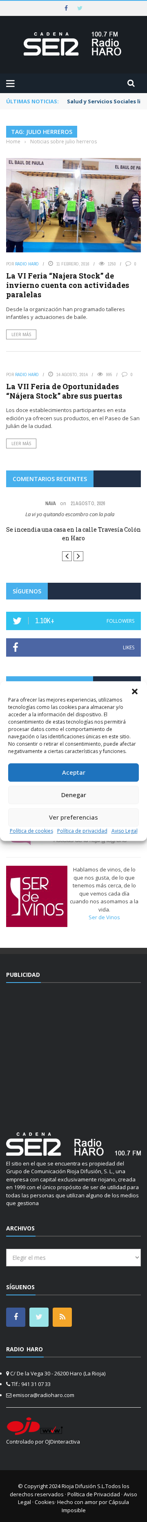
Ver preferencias (73, 817)
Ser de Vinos (104, 917)
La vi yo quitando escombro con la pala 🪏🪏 (73, 514)
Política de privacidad (82, 830)
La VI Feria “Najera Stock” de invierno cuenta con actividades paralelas (67, 285)
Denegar (73, 795)
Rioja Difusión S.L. (83, 1486)
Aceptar (73, 772)
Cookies (45, 1502)
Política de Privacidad (93, 1494)
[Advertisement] (74, 1052)
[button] (135, 691)
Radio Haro (27, 264)
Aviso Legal (124, 830)
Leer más (21, 334)
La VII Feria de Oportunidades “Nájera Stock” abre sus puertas (64, 391)
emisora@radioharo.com (43, 1395)
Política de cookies (31, 830)
